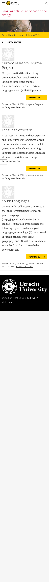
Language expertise (17, 129)
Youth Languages (15, 200)
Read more (34, 97)
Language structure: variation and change (24, 13)
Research (20, 107)
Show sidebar (14, 42)
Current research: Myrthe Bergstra (22, 65)
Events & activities (24, 266)
